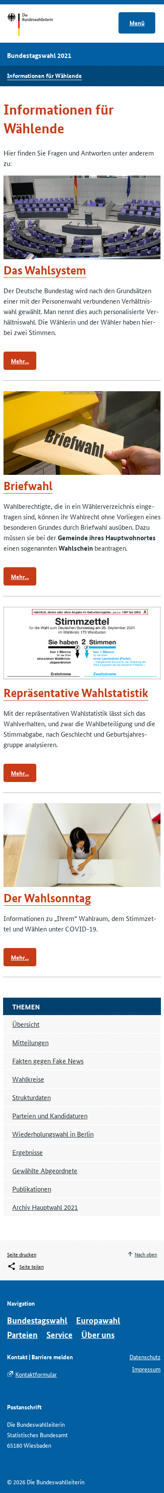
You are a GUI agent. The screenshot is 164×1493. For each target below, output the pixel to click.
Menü (137, 22)
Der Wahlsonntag (47, 898)
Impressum (146, 1368)
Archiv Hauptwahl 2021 (45, 1207)
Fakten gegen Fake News (48, 1060)
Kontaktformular (36, 1374)
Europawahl (98, 1320)
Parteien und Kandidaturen (49, 1115)
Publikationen (31, 1188)
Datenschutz (145, 1356)
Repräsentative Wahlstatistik (75, 693)
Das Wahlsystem (44, 270)
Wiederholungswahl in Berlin (53, 1133)
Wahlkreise (28, 1078)
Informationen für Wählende (44, 75)
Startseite (38, 25)
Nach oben (146, 1254)
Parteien (22, 1334)
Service (59, 1334)
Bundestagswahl (37, 1320)
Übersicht (25, 1024)
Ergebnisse (27, 1152)
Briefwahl (27, 486)
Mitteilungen (30, 1042)
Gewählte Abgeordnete (44, 1170)
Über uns (98, 1334)
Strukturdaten (31, 1097)
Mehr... (20, 360)
